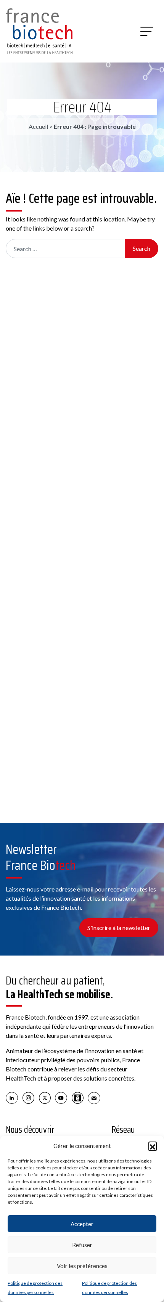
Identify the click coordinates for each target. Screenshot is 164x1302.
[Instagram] (28, 1097)
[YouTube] (61, 1097)
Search (141, 248)
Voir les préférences (82, 1265)
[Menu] (146, 31)
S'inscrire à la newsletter (118, 927)
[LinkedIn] (12, 1097)
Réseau (123, 1129)
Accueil (38, 126)
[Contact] (94, 1097)
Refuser (82, 1244)
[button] (152, 1146)
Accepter (82, 1223)
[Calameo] (77, 1097)
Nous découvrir (30, 1129)
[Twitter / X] (45, 1097)
